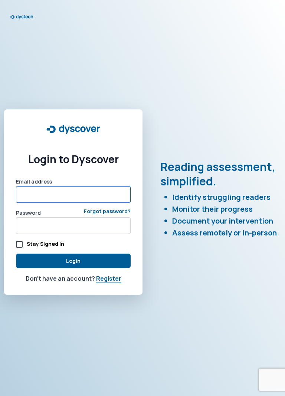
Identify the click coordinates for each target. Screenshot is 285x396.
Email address (34, 181)
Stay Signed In (45, 243)
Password (28, 212)
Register (108, 278)
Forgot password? (107, 211)
